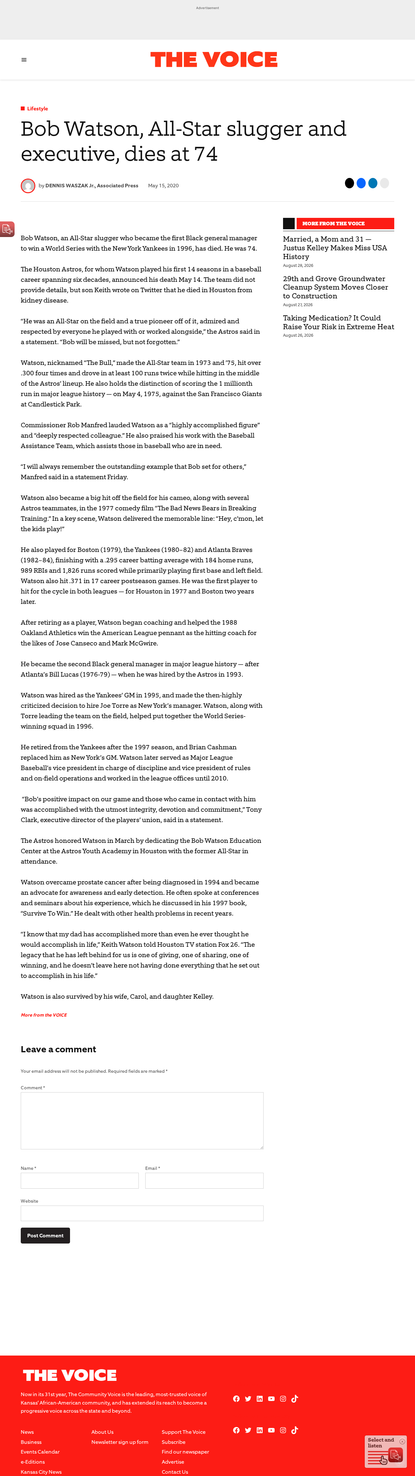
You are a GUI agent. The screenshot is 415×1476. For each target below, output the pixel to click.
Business (31, 1442)
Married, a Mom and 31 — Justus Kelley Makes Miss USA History (335, 247)
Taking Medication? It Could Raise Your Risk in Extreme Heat (338, 322)
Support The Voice (184, 1432)
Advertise (173, 1461)
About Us (102, 1432)
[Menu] (24, 60)
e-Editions (33, 1461)
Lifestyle (37, 108)
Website (29, 1201)
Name (28, 1168)
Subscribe (173, 1442)
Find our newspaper (185, 1451)
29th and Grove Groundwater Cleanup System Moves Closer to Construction (335, 287)
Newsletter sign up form (119, 1442)
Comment (33, 1088)
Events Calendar (40, 1451)
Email (152, 1168)
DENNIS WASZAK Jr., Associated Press (91, 185)
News (27, 1432)
